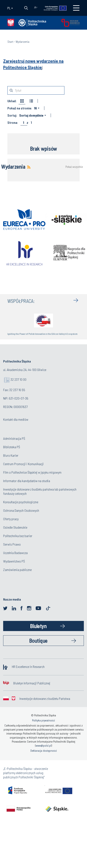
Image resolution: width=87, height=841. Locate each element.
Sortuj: (12, 115)
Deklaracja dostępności (43, 750)
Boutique (38, 640)
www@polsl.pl (43, 745)
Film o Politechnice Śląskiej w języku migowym (32, 472)
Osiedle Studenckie (15, 527)
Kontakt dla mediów (15, 419)
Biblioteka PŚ (11, 447)
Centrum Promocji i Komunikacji (23, 464)
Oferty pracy (11, 519)
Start (10, 41)
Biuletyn (38, 626)
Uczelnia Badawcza (15, 553)
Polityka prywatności (43, 720)
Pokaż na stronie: (19, 108)
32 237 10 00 (18, 379)
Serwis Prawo (12, 544)
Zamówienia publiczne (17, 570)
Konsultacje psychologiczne (20, 502)
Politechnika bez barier (17, 536)
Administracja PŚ (14, 438)
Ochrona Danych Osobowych (21, 510)
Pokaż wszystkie (74, 166)
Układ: (11, 101)
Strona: (12, 122)
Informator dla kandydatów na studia (26, 481)
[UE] (53, 7)
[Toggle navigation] (76, 8)
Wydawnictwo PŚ (14, 561)
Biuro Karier (10, 455)
